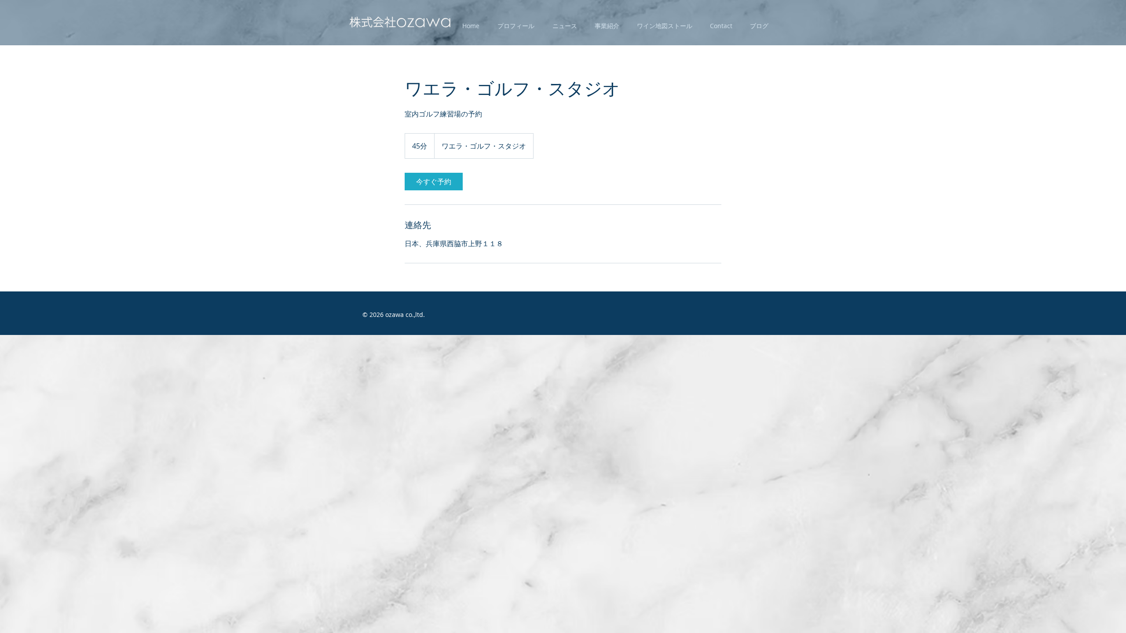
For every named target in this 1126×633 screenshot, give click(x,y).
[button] (515, 26)
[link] (434, 181)
